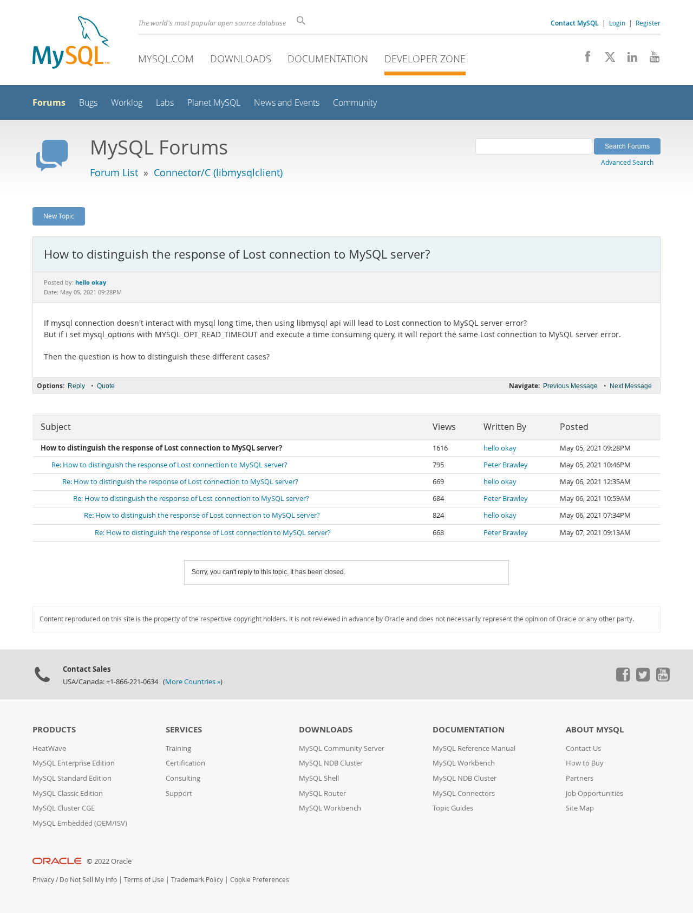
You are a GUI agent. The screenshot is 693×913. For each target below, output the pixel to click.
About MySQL (595, 729)
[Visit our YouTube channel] (650, 60)
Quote (106, 386)
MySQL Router (322, 793)
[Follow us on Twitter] (642, 678)
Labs (165, 102)
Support (179, 793)
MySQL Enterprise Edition (73, 763)
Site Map (580, 808)
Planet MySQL (213, 102)
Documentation (327, 58)
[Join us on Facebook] (584, 60)
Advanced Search (627, 162)
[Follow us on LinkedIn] (628, 60)
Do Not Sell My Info (88, 880)
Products (54, 729)
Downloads (240, 58)
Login (617, 22)
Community (355, 102)
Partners (579, 778)
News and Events (286, 102)
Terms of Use (144, 880)
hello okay (500, 448)
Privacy (43, 880)
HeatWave (49, 748)
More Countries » (192, 681)
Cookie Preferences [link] (259, 880)
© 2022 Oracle (109, 861)
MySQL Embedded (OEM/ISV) (79, 823)
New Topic (58, 215)
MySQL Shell (319, 778)
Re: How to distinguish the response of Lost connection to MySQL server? (169, 465)
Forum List (114, 172)
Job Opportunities (594, 793)
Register (648, 22)
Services (184, 729)
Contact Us (583, 748)
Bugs (88, 102)
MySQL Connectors (464, 793)
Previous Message (570, 386)
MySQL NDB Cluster (331, 763)
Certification (185, 763)
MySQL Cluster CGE (63, 808)
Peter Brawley (505, 465)
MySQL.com (166, 58)
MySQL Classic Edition (67, 793)
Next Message (631, 386)
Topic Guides (453, 808)
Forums (49, 102)
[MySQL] (71, 44)
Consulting (183, 778)
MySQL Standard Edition (72, 778)
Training (178, 748)
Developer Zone (425, 58)
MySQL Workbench (330, 808)
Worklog (126, 102)
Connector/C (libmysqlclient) (218, 172)
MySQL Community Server (341, 748)
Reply (76, 386)
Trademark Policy (197, 880)
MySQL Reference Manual (474, 748)
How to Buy (585, 763)
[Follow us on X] (606, 60)
